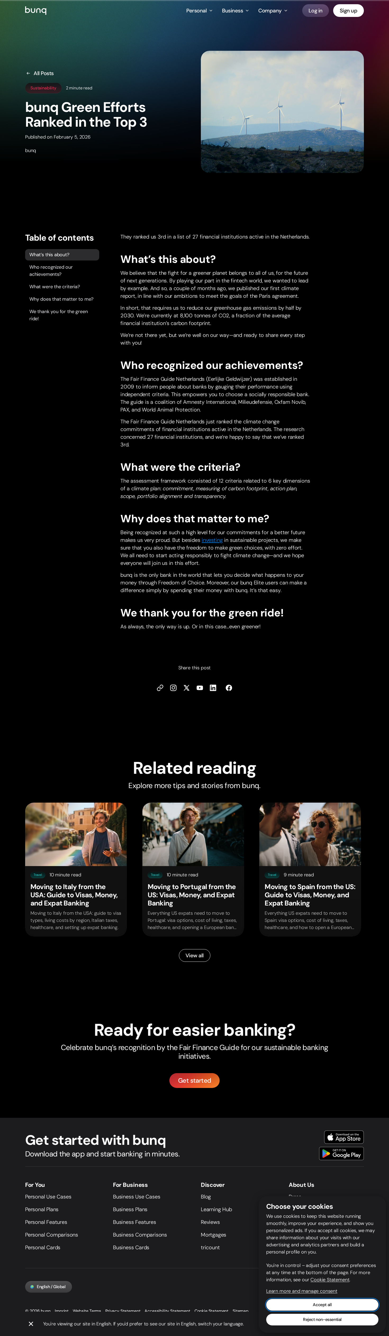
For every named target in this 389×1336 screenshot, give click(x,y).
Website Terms (87, 1311)
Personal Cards (42, 1247)
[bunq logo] (35, 10)
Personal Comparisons (51, 1234)
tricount (210, 1247)
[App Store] (344, 1137)
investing (212, 540)
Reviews (210, 1222)
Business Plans (130, 1209)
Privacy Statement (122, 1311)
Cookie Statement (211, 1311)
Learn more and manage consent (301, 1291)
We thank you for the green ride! (58, 315)
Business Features (134, 1222)
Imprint (62, 1311)
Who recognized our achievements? (51, 270)
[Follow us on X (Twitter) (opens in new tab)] (186, 688)
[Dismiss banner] (31, 1324)
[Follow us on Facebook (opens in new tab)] (229, 688)
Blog (206, 1196)
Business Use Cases (136, 1196)
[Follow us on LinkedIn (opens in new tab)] (213, 688)
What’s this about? (49, 254)
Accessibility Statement (167, 1311)
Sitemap (240, 1311)
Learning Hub (216, 1209)
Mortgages (213, 1234)
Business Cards (131, 1247)
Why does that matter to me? (61, 299)
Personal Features (46, 1222)
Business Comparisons (140, 1234)
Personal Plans (41, 1209)
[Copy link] (160, 688)
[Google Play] (341, 1153)
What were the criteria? (54, 286)
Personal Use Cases (48, 1196)
